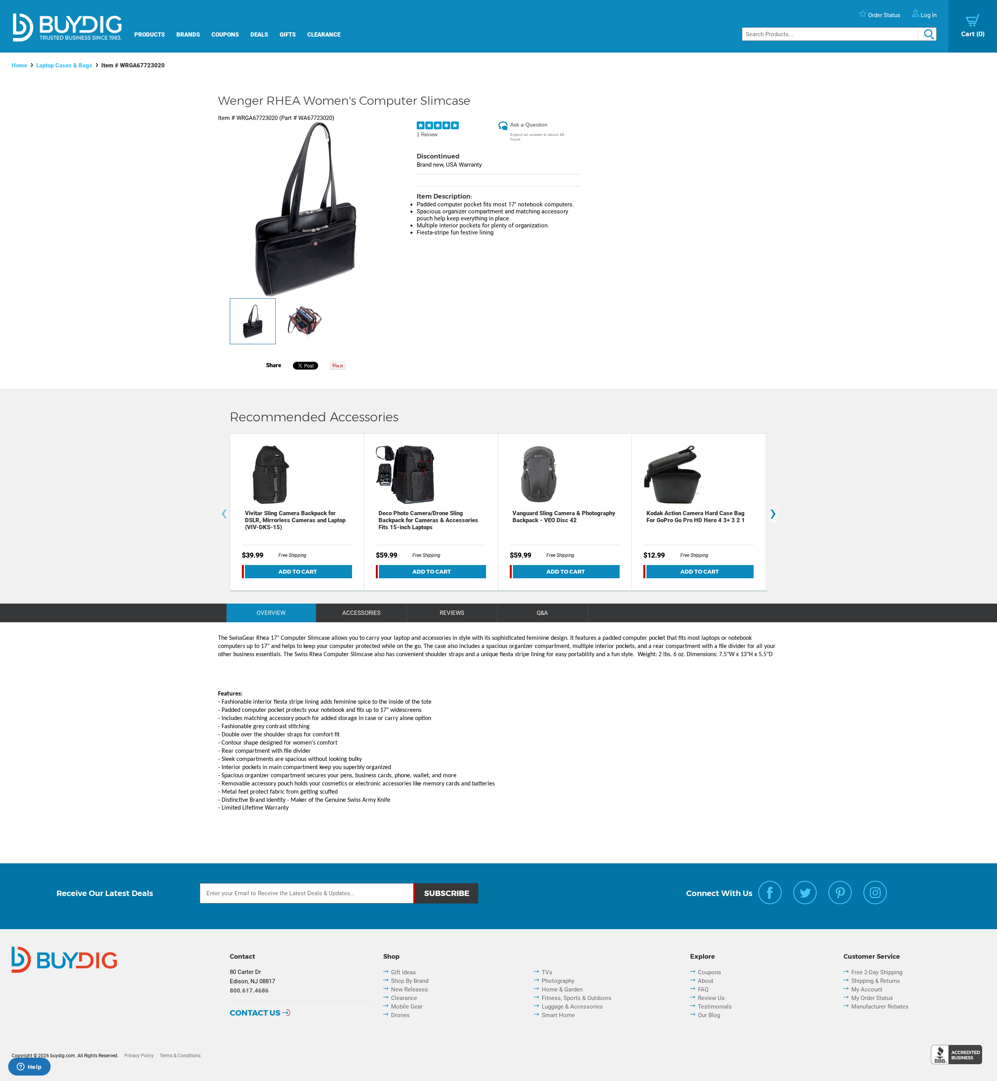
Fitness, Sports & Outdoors (576, 998)
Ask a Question (529, 124)
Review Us (711, 998)
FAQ (703, 989)
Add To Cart (297, 571)
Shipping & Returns (875, 980)
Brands (188, 34)
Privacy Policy (139, 1055)
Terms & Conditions (180, 1055)
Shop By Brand (409, 980)
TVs (547, 972)
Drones (400, 1015)
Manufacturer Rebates (880, 1006)
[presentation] (223, 514)
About (705, 980)
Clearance (323, 34)
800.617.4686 (249, 990)
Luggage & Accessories (572, 1006)
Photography (558, 980)
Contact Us (255, 1013)
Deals (259, 34)
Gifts (288, 34)
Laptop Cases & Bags (64, 65)
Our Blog (709, 1015)
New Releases (409, 989)
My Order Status (872, 998)
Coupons (225, 34)
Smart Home (558, 1015)
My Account (867, 989)
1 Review (427, 134)
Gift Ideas (403, 972)
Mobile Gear (407, 1006)
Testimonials (715, 1006)
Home (19, 65)
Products (149, 34)
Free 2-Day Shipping (876, 972)
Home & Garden (562, 989)
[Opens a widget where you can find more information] (29, 1067)
